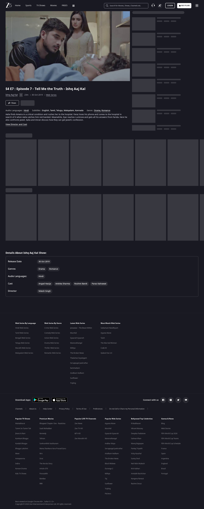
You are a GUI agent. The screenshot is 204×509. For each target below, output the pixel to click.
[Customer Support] (153, 5)
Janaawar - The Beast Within (81, 328)
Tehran (42, 438)
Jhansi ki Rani (20, 433)
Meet (17, 453)
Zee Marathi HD (81, 438)
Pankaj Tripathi (136, 448)
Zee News (78, 423)
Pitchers (108, 493)
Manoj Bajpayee (137, 443)
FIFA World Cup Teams (170, 438)
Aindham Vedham (77, 373)
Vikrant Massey (137, 428)
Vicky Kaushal (136, 453)
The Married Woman (109, 343)
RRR (41, 483)
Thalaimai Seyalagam (78, 358)
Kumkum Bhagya (21, 438)
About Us (32, 409)
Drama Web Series (51, 343)
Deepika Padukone (138, 433)
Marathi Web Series (23, 348)
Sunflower (74, 378)
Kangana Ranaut (137, 478)
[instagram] (171, 400)
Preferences (98, 409)
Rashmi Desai (136, 483)
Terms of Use (81, 409)
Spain (163, 453)
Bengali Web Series (22, 338)
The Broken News (77, 353)
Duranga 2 (109, 468)
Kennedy (43, 433)
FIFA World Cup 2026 (169, 433)
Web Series (51, 95)
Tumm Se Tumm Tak (23, 428)
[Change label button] (160, 5)
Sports (28, 6)
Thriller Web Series (51, 348)
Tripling (73, 383)
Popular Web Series (113, 419)
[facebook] (163, 400)
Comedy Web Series (52, 333)
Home (17, 6)
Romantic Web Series (52, 353)
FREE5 (64, 6)
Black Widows (110, 463)
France (164, 448)
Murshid (73, 333)
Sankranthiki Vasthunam (49, 443)
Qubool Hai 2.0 (106, 353)
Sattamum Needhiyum (109, 328)
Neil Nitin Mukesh (138, 463)
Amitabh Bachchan (138, 473)
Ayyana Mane (106, 333)
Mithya (72, 348)
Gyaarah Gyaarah (77, 338)
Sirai (41, 458)
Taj (106, 478)
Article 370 (44, 468)
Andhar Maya (110, 443)
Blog (163, 423)
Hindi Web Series (22, 328)
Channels (19, 409)
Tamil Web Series (22, 333)
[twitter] (178, 400)
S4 (8, 88)
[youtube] (186, 400)
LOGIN (170, 5)
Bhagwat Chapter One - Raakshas (52, 423)
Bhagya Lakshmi (21, 448)
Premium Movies (47, 419)
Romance (106, 110)
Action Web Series (51, 338)
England (164, 463)
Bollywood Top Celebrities (142, 419)
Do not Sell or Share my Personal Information (126, 409)
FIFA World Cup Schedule (171, 443)
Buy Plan (185, 5)
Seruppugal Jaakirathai (79, 363)
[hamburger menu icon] (197, 5)
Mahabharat (20, 423)
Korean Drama (21, 468)
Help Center (47, 409)
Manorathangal (76, 343)
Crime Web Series (51, 328)
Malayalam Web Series (24, 353)
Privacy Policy (64, 409)
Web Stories (166, 428)
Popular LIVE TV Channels (85, 419)
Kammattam (75, 368)
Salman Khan (136, 438)
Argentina (165, 458)
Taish (103, 338)
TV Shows (40, 6)
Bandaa (43, 478)
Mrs (41, 453)
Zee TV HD (79, 428)
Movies (53, 6)
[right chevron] (201, 162)
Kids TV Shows (20, 473)
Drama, (97, 110)
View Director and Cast (16, 124)
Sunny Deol (135, 458)
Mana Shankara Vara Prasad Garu (53, 448)
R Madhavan (136, 423)
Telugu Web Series (22, 343)
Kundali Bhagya (21, 443)
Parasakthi (44, 473)
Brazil (163, 468)
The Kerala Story (46, 463)
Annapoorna (20, 458)
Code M (104, 348)
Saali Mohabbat (46, 428)
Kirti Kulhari (135, 468)
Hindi (26, 110)
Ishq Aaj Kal (12, 95)
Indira (17, 463)
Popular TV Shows (22, 419)
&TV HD (78, 433)
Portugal (164, 473)
